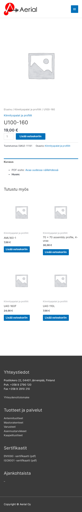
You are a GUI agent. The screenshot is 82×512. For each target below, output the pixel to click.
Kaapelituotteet (13, 435)
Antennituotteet (13, 418)
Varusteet (10, 426)
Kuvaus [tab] (9, 161)
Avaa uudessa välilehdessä (41, 169)
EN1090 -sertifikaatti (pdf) (20, 456)
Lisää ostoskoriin (31, 136)
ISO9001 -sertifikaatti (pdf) (20, 460)
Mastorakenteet (13, 422)
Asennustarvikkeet (15, 431)
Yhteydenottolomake (16, 397)
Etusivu (8, 109)
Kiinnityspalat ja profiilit (27, 109)
